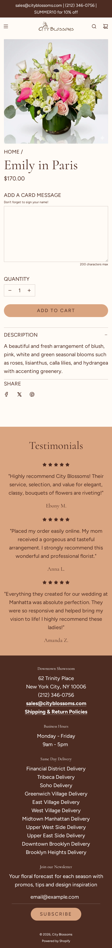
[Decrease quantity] (10, 290)
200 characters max (94, 264)
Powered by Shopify (56, 941)
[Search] (94, 26)
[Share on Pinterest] (32, 395)
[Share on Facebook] (6, 395)
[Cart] (105, 26)
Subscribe (56, 914)
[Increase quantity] (29, 290)
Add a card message (32, 195)
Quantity (16, 279)
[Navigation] (5, 26)
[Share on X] (19, 395)
